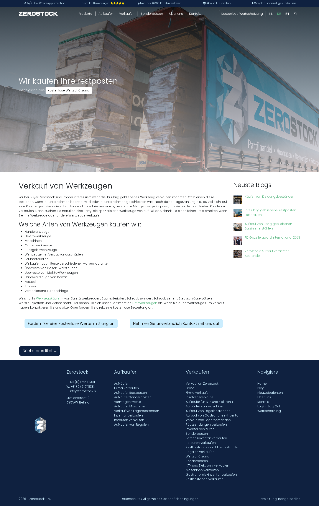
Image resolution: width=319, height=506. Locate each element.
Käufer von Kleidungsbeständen (269, 196)
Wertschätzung (197, 456)
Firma (190, 388)
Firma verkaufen (126, 388)
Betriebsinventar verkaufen (206, 438)
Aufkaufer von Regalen (131, 424)
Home (262, 383)
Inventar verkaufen (128, 415)
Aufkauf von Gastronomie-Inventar (213, 415)
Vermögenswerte (127, 402)
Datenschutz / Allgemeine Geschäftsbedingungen (159, 499)
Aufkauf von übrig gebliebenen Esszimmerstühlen (268, 226)
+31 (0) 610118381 (83, 386)
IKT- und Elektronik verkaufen (207, 465)
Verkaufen (127, 13)
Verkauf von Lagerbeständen (136, 411)
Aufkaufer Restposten (130, 392)
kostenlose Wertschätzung (68, 90)
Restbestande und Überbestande (212, 447)
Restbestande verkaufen (205, 479)
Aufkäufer (121, 383)
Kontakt (195, 13)
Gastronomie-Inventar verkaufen (211, 474)
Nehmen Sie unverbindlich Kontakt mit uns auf (176, 323)
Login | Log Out (268, 406)
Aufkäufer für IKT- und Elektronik (209, 402)
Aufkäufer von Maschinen (205, 406)
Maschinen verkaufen (202, 470)
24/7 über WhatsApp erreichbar (46, 3)
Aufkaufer (106, 13)
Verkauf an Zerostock (202, 383)
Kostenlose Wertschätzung (242, 13)
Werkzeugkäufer (48, 298)
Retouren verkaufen (129, 420)
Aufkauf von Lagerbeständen (208, 411)
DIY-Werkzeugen (144, 303)
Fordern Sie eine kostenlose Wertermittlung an (71, 323)
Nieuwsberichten (270, 392)
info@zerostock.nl (83, 391)
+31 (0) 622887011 (82, 382)
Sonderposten (152, 13)
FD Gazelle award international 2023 (272, 237)
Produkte (85, 13)
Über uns (176, 13)
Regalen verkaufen (200, 452)
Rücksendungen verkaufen (206, 424)
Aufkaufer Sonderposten (132, 397)
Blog (260, 388)
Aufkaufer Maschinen (130, 406)
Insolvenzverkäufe (199, 397)
